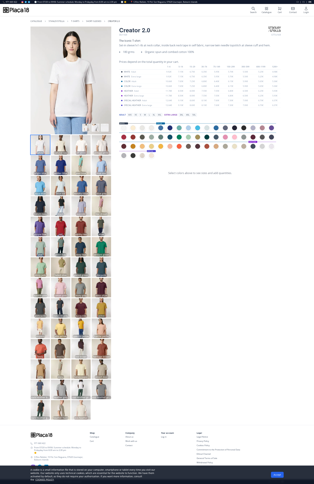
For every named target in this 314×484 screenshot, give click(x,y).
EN (310, 1)
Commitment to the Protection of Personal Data (218, 449)
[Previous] (35, 80)
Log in (163, 436)
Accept (277, 474)
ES (303, 1)
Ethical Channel (204, 454)
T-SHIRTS (75, 21)
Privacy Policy (203, 441)
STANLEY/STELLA (56, 21)
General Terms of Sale (207, 458)
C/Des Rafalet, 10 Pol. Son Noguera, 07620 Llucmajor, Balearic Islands (163, 2)
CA (297, 1)
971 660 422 (10, 2)
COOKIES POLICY (44, 479)
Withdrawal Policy (205, 462)
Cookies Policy (203, 445)
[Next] (107, 80)
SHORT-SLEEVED (93, 21)
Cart (92, 441)
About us (129, 436)
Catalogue (36, 21)
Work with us (131, 441)
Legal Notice (202, 436)
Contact (129, 445)
